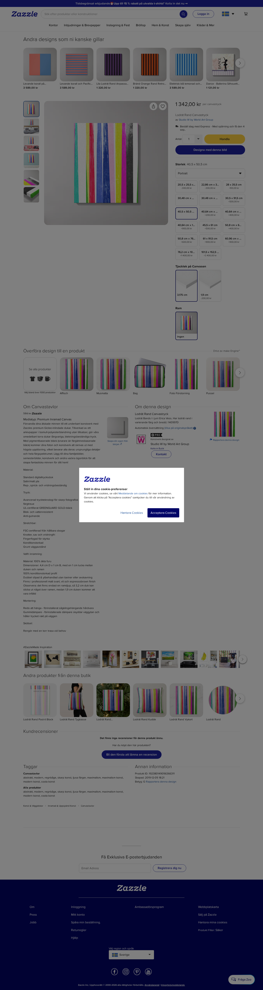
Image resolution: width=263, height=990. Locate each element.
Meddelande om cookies (133, 493)
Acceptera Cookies (163, 513)
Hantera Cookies (132, 513)
